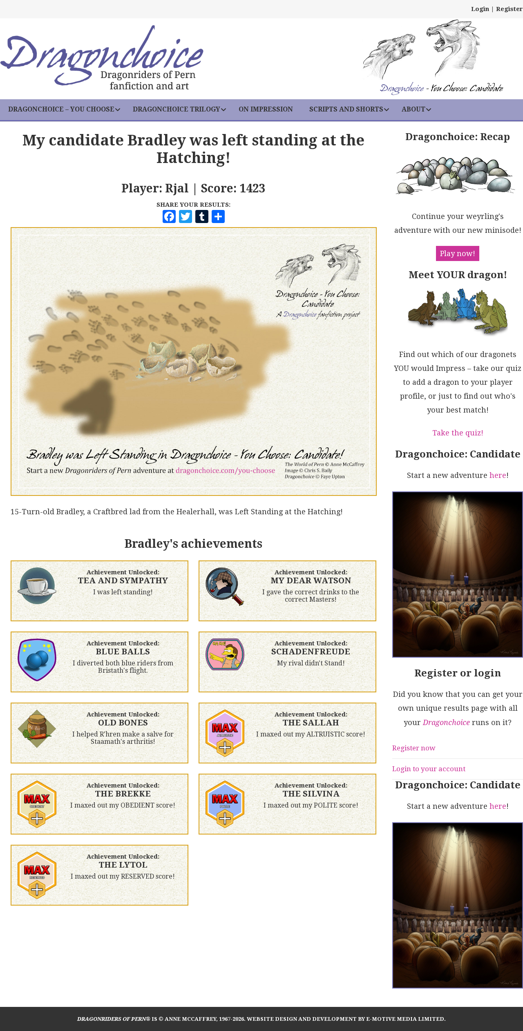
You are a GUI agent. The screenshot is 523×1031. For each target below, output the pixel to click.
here (497, 475)
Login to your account (428, 769)
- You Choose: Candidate (441, 89)
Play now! (457, 253)
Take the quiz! (457, 432)
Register (509, 9)
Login (480, 9)
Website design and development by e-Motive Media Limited (345, 1019)
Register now (414, 748)
